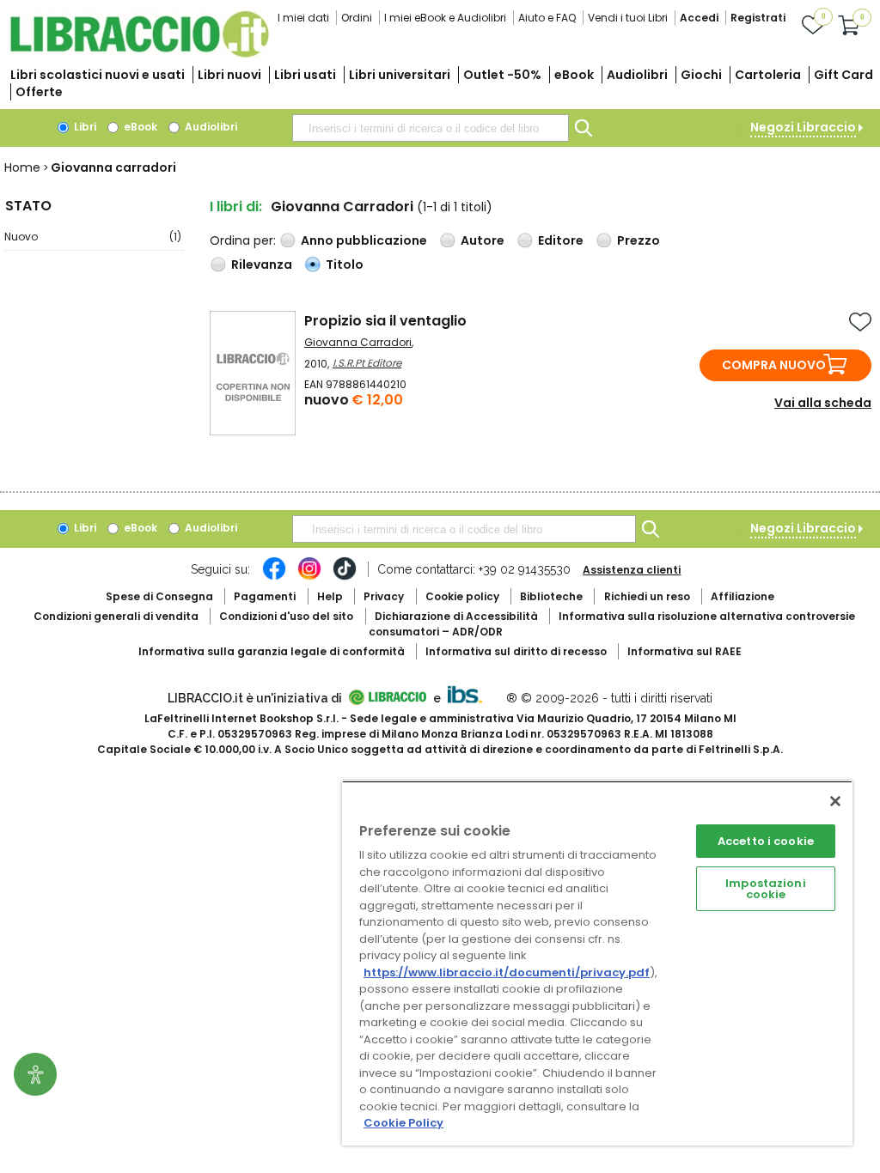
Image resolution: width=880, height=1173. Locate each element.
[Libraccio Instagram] (309, 577)
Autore (482, 240)
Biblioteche (551, 596)
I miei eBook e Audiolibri (445, 17)
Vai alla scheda (822, 402)
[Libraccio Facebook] (274, 577)
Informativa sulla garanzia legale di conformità (271, 651)
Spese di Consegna (159, 596)
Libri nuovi (229, 74)
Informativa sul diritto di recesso (516, 651)
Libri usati (305, 74)
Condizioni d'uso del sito (286, 616)
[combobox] (430, 128)
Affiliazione (742, 596)
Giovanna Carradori (358, 342)
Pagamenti (265, 596)
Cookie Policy (403, 1123)
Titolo (345, 264)
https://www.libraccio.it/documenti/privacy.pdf (507, 972)
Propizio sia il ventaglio (385, 321)
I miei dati (303, 17)
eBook (574, 74)
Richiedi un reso (647, 596)
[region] (597, 963)
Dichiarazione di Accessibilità (456, 616)
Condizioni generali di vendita (116, 616)
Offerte (39, 91)
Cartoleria (768, 74)
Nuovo (92, 236)
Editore (561, 240)
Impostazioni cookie (765, 889)
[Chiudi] (835, 801)
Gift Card (843, 74)
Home (22, 167)
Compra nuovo (774, 365)
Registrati (757, 17)
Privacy (384, 596)
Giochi (701, 74)
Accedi (699, 17)
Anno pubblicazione (364, 240)
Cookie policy (462, 596)
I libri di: (236, 206)
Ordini (356, 17)
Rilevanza (261, 264)
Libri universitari (399, 74)
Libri (83, 126)
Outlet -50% (502, 74)
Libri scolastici (97, 74)
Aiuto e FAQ (547, 17)
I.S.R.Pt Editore (367, 363)
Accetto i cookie (766, 841)
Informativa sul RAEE (684, 651)
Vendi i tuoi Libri (628, 17)
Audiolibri (637, 74)
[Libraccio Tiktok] (345, 577)
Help (330, 596)
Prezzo (638, 240)
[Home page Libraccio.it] (139, 53)
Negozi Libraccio (803, 127)
